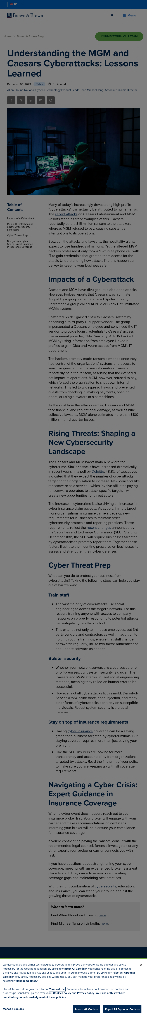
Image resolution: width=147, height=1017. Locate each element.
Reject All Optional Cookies (122, 1009)
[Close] (141, 965)
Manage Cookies (13, 1009)
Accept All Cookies (86, 1009)
